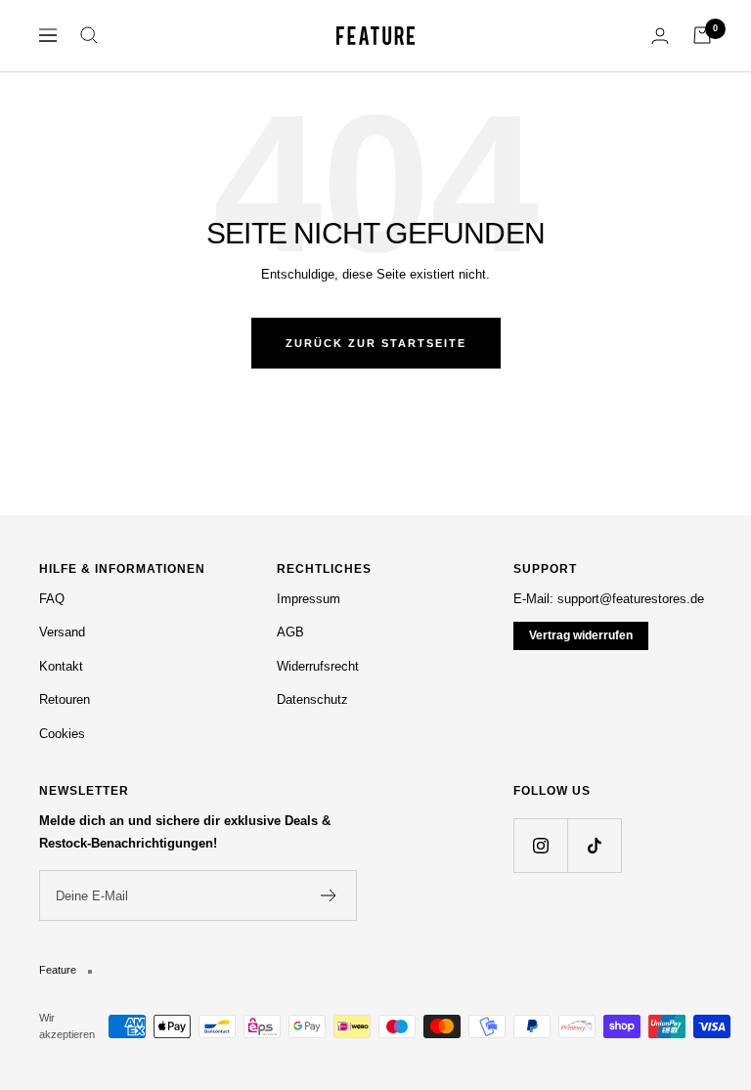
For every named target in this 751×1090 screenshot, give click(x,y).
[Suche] (89, 35)
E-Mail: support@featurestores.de (608, 598)
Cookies (62, 733)
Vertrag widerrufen (581, 635)
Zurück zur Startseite (376, 343)
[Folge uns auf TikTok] (594, 845)
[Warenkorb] (702, 35)
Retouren (64, 699)
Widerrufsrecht (318, 666)
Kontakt (61, 666)
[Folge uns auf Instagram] (540, 845)
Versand (62, 632)
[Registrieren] (329, 895)
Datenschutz (312, 699)
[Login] (660, 35)
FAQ (52, 598)
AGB (290, 632)
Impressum (308, 598)
